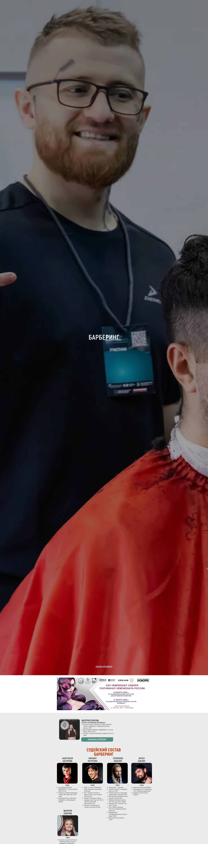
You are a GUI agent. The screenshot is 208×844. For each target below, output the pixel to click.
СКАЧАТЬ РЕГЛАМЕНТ (104, 666)
